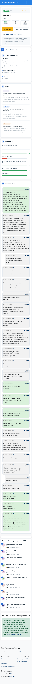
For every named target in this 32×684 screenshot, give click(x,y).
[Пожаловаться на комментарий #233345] (28, 304)
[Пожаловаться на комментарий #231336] (28, 370)
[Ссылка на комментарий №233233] (25, 318)
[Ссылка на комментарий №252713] (25, 279)
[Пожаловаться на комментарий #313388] (28, 189)
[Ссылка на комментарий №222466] (25, 383)
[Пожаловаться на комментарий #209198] (28, 485)
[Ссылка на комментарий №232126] (25, 360)
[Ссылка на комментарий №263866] (25, 237)
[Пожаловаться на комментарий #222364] (28, 395)
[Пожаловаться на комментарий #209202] (28, 464)
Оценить (8, 29)
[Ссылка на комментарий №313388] (25, 189)
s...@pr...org (6, 43)
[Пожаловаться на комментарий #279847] (28, 215)
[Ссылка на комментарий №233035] (25, 330)
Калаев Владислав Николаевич (15, 604)
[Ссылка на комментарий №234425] (25, 294)
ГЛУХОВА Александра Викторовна (16, 577)
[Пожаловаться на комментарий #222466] (28, 383)
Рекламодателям (22, 662)
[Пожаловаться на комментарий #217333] (28, 477)
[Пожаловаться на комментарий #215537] (28, 420)
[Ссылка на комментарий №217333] (25, 477)
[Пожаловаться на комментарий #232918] (28, 348)
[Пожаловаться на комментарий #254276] (28, 267)
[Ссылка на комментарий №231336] (25, 370)
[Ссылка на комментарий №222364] (25, 395)
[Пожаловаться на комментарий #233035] (28, 330)
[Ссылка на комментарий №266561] (25, 255)
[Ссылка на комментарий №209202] (25, 464)
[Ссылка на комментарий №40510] (25, 493)
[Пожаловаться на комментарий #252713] (28, 279)
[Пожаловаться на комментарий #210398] (28, 440)
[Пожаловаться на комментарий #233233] (28, 318)
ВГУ (4, 18)
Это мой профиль (22, 29)
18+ (11, 674)
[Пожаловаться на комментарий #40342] (28, 503)
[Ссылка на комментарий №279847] (25, 215)
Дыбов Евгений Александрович (15, 597)
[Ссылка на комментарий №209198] (25, 485)
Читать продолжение (14, 634)
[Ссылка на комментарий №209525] (25, 454)
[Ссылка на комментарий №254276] (25, 267)
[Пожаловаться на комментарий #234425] (28, 294)
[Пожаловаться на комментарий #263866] (28, 237)
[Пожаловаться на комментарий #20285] (28, 513)
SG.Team (21, 652)
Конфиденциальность (8, 666)
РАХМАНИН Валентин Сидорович (16, 564)
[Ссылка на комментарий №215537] (25, 420)
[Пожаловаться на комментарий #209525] (28, 454)
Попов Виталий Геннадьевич (14, 551)
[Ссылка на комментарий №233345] (25, 304)
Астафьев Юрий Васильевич (14, 544)
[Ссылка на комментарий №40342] (25, 503)
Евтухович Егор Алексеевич (14, 571)
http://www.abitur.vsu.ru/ (14, 34)
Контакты (4, 664)
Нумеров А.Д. (10, 584)
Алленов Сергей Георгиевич (14, 557)
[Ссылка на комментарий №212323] (25, 430)
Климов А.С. (9, 591)
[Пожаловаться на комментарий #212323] (28, 430)
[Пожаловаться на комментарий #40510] (28, 493)
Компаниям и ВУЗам (23, 659)
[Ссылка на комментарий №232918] (25, 348)
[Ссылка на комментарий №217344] (25, 410)
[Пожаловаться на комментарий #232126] (28, 360)
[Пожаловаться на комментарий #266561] (28, 255)
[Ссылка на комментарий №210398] (25, 440)
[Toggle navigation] (28, 2)
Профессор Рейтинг (10, 2)
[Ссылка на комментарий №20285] (25, 513)
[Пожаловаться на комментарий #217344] (28, 410)
